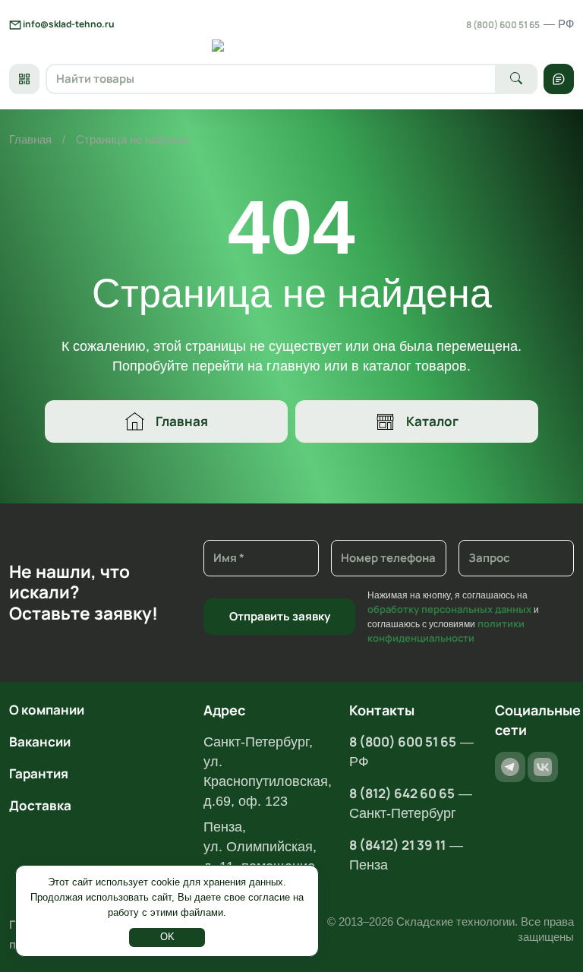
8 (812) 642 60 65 (402, 793)
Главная (30, 139)
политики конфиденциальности (446, 631)
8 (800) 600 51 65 (520, 24)
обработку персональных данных (449, 609)
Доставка (40, 805)
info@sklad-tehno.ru (68, 23)
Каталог (432, 421)
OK (167, 936)
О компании (46, 709)
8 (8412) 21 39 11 (397, 845)
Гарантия (38, 773)
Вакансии (40, 741)
